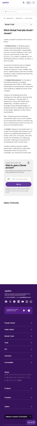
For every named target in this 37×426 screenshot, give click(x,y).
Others (20, 380)
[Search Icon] (24, 3)
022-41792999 (11, 297)
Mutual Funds (9, 24)
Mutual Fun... (10, 18)
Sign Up (18, 184)
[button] (18, 323)
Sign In (28, 2)
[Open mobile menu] (33, 2)
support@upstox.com (25, 297)
